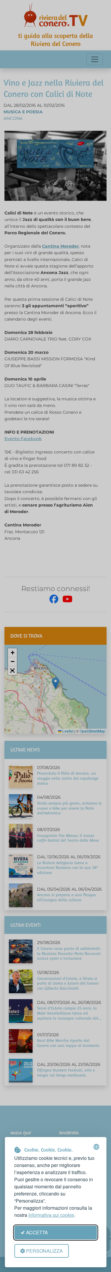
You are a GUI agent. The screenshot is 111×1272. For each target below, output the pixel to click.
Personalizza (44, 1250)
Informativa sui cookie (51, 1214)
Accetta (37, 1232)
